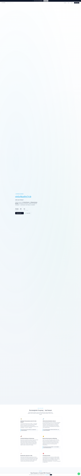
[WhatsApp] (79, 474)
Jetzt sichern (77, 2)
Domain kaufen (19, 213)
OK (50, 474)
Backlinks (65, 2)
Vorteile (72, 2)
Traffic (68, 2)
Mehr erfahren (47, 474)
